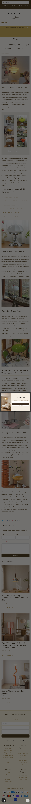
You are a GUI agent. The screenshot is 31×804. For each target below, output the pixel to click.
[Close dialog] (29, 393)
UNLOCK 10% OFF (20, 403)
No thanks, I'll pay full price (20, 405)
